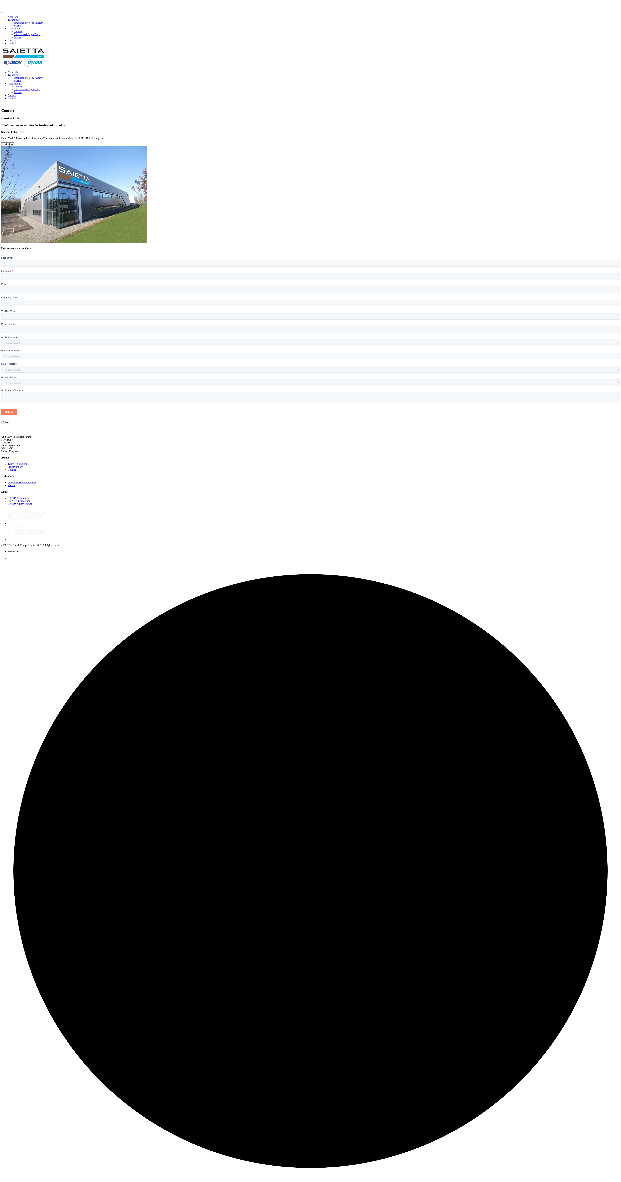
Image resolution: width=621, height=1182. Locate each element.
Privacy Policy (15, 466)
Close (5, 422)
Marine (18, 37)
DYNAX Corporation (19, 501)
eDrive (17, 25)
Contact (12, 43)
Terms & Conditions (18, 464)
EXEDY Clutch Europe (20, 503)
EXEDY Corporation (19, 498)
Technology (14, 19)
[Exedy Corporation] (27, 523)
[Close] (2, 255)
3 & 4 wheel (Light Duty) (27, 34)
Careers (12, 40)
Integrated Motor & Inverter (28, 22)
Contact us (8, 144)
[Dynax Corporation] (27, 539)
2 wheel (18, 31)
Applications (14, 28)
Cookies (12, 469)
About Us (13, 17)
